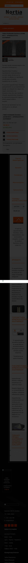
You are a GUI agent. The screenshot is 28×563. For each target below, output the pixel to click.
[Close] (24, 284)
